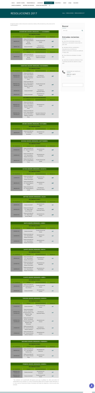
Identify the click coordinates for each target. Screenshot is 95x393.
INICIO (13, 2)
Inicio (63, 13)
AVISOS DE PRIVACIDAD (41, 5)
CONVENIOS (40, 2)
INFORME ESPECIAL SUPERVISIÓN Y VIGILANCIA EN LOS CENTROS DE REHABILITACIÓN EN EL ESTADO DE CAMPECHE (72, 49)
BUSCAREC (76, 2)
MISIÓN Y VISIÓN (21, 2)
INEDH (64, 2)
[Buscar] (49, 5)
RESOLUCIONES (48, 2)
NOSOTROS (57, 2)
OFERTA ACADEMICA (16, 5)
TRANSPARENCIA (31, 2)
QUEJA (69, 2)
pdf (53, 41)
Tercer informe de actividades (70, 55)
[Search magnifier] (82, 30)
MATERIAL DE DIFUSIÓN (28, 5)
